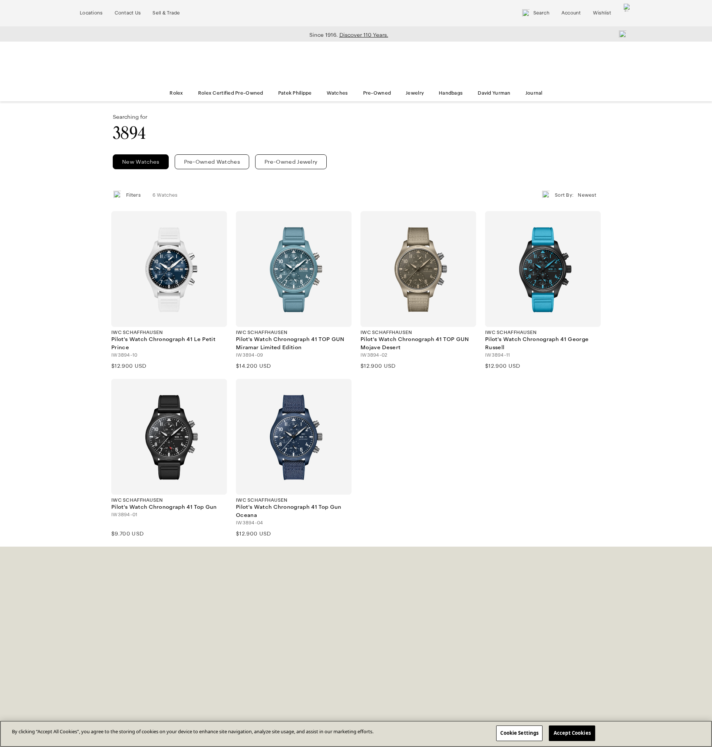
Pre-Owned (377, 93)
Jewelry (415, 93)
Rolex (176, 93)
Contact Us (128, 13)
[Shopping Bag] (627, 13)
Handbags (451, 93)
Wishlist (602, 13)
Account (571, 13)
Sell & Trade (166, 13)
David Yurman (494, 93)
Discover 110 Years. (363, 35)
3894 (129, 133)
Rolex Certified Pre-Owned (230, 93)
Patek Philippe (295, 93)
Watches (337, 93)
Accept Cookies (572, 733)
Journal (534, 93)
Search (541, 13)
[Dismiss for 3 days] (620, 33)
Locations (91, 13)
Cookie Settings (519, 733)
